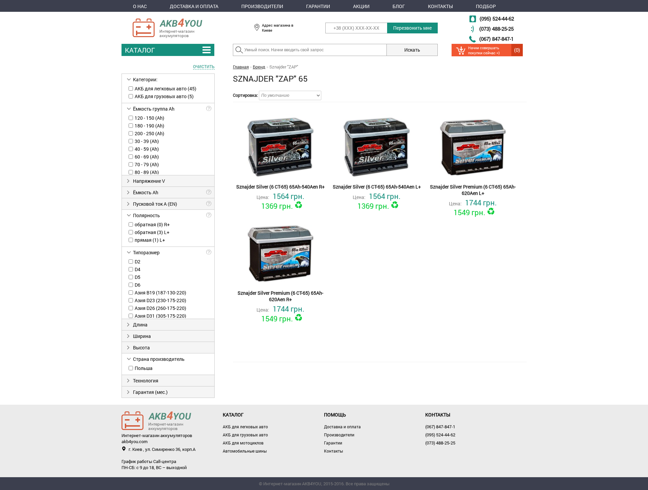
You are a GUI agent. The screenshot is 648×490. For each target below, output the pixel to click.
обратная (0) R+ (152, 224)
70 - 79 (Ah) (147, 164)
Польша (144, 368)
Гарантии (318, 6)
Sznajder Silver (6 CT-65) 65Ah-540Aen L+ (377, 186)
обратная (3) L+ (152, 232)
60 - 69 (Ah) (147, 156)
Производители (262, 6)
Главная (241, 67)
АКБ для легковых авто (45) (165, 88)
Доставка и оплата (194, 6)
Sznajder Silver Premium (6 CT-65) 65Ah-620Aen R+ (280, 296)
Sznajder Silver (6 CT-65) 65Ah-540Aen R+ (280, 186)
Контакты (440, 6)
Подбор (486, 6)
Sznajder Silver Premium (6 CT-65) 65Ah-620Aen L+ (473, 189)
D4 (137, 269)
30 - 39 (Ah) (147, 141)
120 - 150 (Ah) (149, 118)
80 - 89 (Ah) (147, 172)
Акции (361, 6)
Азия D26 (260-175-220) (160, 308)
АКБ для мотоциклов (243, 442)
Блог (399, 6)
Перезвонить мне (412, 28)
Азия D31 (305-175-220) (160, 316)
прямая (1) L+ (150, 240)
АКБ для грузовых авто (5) (164, 96)
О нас (140, 6)
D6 (137, 285)
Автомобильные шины (245, 451)
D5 (137, 277)
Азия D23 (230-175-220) (160, 300)
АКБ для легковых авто (245, 426)
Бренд (259, 67)
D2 (137, 261)
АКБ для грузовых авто (245, 434)
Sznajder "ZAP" (283, 67)
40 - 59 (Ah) (147, 149)
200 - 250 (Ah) (149, 133)
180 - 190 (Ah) (149, 125)
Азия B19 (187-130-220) (160, 292)
